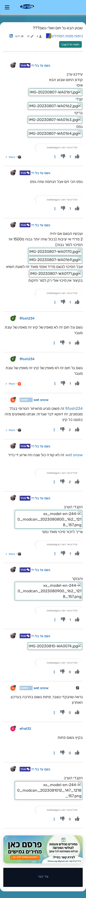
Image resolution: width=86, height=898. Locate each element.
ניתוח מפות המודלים (67, 36)
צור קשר (43, 876)
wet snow (41, 400)
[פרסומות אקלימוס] (43, 849)
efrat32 (25, 729)
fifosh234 (27, 318)
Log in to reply (70, 44)
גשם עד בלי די (40, 65)
